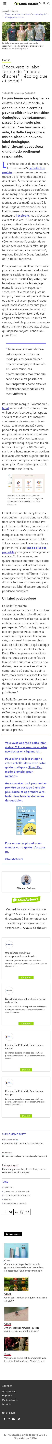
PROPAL (34, 1438)
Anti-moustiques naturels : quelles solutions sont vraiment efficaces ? (21, 1329)
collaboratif (9, 1187)
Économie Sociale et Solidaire (17, 1195)
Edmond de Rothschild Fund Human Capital (24, 1047)
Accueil (5, 11)
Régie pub (7, 1395)
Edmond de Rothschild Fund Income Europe (24, 1093)
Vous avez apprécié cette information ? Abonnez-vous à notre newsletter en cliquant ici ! (26, 747)
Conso (15, 11)
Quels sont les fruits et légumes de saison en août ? (25, 1299)
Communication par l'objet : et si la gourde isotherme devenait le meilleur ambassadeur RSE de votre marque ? (24, 1267)
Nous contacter (9, 1391)
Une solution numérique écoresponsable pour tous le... (21, 954)
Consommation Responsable (16, 1191)
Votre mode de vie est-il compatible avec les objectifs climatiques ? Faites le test (25, 1359)
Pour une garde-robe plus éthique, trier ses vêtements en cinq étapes (24, 1171)
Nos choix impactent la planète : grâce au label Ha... (25, 1000)
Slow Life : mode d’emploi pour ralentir (23, 771)
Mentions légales (9, 1400)
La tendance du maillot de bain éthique (22, 1143)
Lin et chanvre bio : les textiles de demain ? (24, 1156)
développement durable (15, 1203)
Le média (6, 1404)
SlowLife (7, 1199)
